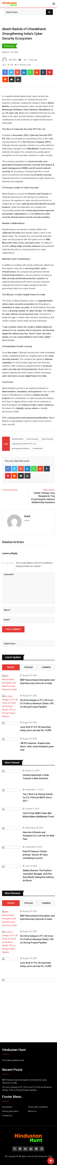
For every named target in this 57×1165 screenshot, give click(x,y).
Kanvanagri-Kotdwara (20, 448)
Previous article (10, 490)
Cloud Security (32, 439)
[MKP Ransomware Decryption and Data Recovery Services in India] (10, 682)
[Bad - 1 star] (2, 563)
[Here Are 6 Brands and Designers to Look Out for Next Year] (11, 834)
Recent (11, 667)
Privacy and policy (10, 1111)
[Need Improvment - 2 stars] (5, 563)
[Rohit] (19, 60)
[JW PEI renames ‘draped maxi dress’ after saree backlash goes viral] (10, 744)
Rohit (27, 516)
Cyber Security (47, 439)
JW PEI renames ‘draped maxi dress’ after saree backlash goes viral (37, 746)
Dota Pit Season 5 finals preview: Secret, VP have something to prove (35, 854)
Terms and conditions (38, 1107)
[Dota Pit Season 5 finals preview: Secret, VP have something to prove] (11, 853)
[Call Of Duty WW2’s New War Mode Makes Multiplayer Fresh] (11, 815)
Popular (28, 667)
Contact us (7, 1115)
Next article (48, 490)
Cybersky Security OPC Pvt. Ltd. (24, 444)
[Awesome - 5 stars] (13, 563)
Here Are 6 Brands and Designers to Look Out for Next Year (38, 835)
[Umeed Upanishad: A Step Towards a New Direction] (11, 777)
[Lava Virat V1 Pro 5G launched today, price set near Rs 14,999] (10, 728)
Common (46, 667)
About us (32, 1111)
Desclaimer (7, 1107)
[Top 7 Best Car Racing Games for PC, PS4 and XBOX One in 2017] (11, 796)
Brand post (9, 46)
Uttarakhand (37, 448)
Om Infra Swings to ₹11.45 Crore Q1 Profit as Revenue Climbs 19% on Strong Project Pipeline (37, 703)
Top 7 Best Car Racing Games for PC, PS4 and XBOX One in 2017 (38, 797)
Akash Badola (17, 439)
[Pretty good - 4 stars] (10, 563)
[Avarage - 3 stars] (7, 563)
